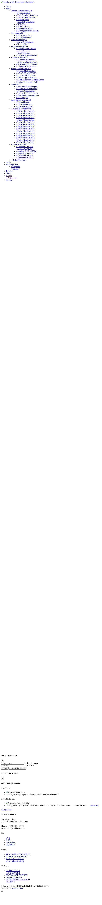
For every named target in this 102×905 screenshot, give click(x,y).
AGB (8, 840)
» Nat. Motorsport (23, 53)
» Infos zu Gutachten (24, 106)
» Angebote (15, 167)
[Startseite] (17, 2)
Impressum (10, 844)
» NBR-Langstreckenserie (26, 77)
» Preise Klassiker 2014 (25, 138)
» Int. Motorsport (22, 51)
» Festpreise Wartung (24, 28)
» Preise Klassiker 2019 (25, 127)
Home (8, 6)
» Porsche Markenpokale (25, 71)
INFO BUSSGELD (14, 877)
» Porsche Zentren (23, 13)
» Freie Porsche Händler (25, 17)
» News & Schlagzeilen (25, 42)
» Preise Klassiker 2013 (25, 140)
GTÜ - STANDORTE (15, 861)
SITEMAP (10, 882)
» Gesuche (15, 169)
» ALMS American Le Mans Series (30, 80)
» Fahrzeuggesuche (23, 37)
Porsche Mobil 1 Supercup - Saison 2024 (41, 244)
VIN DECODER (13, 873)
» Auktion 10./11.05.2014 (26, 151)
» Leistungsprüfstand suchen (27, 31)
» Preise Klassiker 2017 (25, 131)
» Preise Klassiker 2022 (25, 120)
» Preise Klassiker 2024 (25, 115)
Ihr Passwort (29, 766)
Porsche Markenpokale (15, 244)
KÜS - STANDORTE (15, 859)
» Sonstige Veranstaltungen (26, 55)
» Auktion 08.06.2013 (24, 155)
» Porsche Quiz (22, 98)
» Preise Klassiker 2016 (25, 133)
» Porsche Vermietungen (25, 91)
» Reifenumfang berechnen (26, 64)
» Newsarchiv (21, 44)
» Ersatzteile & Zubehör (25, 22)
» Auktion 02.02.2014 (24, 149)
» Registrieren (6, 809)
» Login (9, 176)
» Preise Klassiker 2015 (25, 135)
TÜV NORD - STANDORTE (18, 854)
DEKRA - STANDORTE (16, 856)
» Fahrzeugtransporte (24, 104)
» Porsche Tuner (22, 20)
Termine (9, 171)
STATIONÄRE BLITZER (16, 875)
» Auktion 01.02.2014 (24, 147)
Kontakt (9, 180)
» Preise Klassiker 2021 (25, 122)
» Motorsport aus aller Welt (26, 82)
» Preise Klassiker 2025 (25, 113)
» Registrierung (12, 178)
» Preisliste (94, 805)
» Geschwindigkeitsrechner (26, 62)
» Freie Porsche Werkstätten (27, 15)
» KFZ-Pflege (21, 24)
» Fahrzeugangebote (24, 35)
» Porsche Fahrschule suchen (27, 95)
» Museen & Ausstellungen (26, 86)
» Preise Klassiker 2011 (25, 142)
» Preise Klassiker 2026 (25, 111)
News (8, 162)
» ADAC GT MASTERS (26, 73)
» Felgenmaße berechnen (26, 60)
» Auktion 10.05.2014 (24, 153)
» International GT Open (25, 75)
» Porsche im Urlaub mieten (27, 93)
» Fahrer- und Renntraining (26, 89)
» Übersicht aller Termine (26, 49)
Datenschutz (11, 842)
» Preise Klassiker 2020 (25, 124)
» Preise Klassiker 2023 (25, 118)
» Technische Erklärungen (26, 66)
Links (8, 173)
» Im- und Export (22, 102)
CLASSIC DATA (13, 871)
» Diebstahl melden (18, 160)
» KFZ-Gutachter (23, 26)
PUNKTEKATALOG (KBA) (18, 880)
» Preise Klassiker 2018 (25, 129)
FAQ (8, 838)
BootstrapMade (17, 888)
